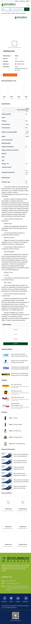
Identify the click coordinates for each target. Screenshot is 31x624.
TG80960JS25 (20, 64)
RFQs (16, 1)
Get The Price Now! (10, 75)
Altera (13, 13)
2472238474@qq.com (12, 583)
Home (3, 13)
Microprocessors (20, 13)
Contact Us (22, 1)
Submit (15, 343)
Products (8, 13)
